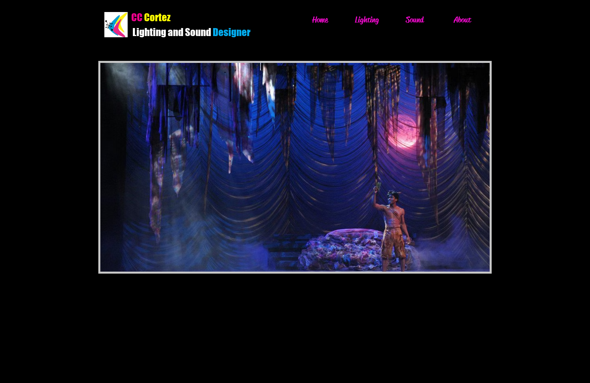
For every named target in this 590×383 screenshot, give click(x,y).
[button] (289, 167)
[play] (470, 265)
